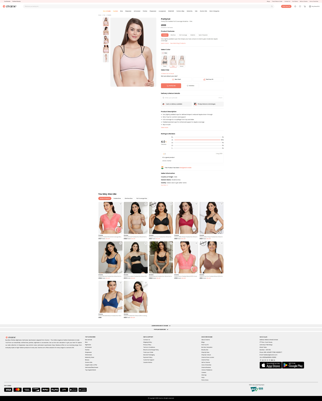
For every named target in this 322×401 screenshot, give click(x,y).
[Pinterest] (267, 360)
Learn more (165, 43)
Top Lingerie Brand (90, 370)
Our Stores (295, 1)
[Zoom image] (133, 52)
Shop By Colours (206, 355)
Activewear (88, 347)
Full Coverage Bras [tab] (141, 198)
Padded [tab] (165, 35)
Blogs (268, 1)
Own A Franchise (206, 365)
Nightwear (88, 345)
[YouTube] (272, 360)
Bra (104, 15)
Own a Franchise (314, 1)
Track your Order (148, 352)
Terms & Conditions (149, 347)
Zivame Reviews (206, 367)
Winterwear (88, 355)
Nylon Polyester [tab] (203, 35)
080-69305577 (277, 352)
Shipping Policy (147, 342)
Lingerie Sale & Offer (91, 365)
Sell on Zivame (303, 1)
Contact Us (287, 1)
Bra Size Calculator (207, 347)
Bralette (109, 15)
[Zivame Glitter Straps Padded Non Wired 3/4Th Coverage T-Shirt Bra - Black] (212, 218)
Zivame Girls (88, 362)
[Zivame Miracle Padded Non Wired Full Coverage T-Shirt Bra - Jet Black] (161, 257)
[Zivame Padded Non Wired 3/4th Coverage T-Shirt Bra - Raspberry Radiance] (136, 297)
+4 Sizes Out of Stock (167, 73)
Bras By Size (205, 350)
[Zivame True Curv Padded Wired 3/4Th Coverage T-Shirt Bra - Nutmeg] (212, 257)
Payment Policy (147, 357)
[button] (272, 6)
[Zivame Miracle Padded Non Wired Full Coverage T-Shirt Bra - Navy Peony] (110, 257)
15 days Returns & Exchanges (206, 104)
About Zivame (206, 340)
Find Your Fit (209, 79)
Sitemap (204, 375)
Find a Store (205, 380)
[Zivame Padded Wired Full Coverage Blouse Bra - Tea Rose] (110, 218)
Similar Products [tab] (105, 198)
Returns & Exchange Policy (151, 350)
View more (164, 127)
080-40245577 (268, 352)
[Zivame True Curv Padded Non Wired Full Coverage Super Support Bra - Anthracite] (161, 218)
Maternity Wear (89, 357)
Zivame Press (205, 360)
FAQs (203, 377)
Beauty (87, 360)
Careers (204, 372)
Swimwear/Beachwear (91, 367)
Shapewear (88, 352)
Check (220, 98)
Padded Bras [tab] (117, 198)
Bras (86, 342)
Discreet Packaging (149, 355)
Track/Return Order (277, 1)
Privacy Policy (147, 345)
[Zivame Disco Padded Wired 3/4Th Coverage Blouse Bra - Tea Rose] (186, 257)
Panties (87, 350)
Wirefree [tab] (173, 35)
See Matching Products (178, 43)
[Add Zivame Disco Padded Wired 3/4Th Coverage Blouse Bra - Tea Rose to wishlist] (196, 243)
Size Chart (178, 79)
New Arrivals (88, 340)
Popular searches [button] (160, 329)
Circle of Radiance (207, 370)
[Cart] (305, 6)
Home (99, 15)
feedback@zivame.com (270, 355)
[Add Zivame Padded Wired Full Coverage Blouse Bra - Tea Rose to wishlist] (120, 203)
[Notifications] (295, 6)
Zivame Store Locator (208, 357)
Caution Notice (147, 362)
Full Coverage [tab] (183, 35)
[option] (106, 22)
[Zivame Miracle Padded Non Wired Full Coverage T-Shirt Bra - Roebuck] (136, 218)
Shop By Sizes (205, 352)
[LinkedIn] (274, 360)
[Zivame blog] (269, 360)
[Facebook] (261, 360)
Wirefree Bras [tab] (128, 198)
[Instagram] (265, 360)
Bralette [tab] (193, 35)
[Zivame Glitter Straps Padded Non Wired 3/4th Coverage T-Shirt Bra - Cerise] (186, 218)
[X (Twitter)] (263, 360)
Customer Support (148, 360)
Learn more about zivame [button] (160, 326)
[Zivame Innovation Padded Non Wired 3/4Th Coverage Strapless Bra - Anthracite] (136, 257)
